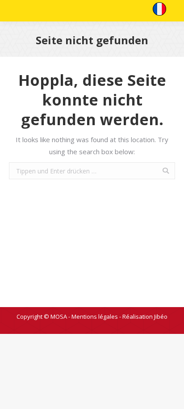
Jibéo (160, 316)
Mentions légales (94, 316)
